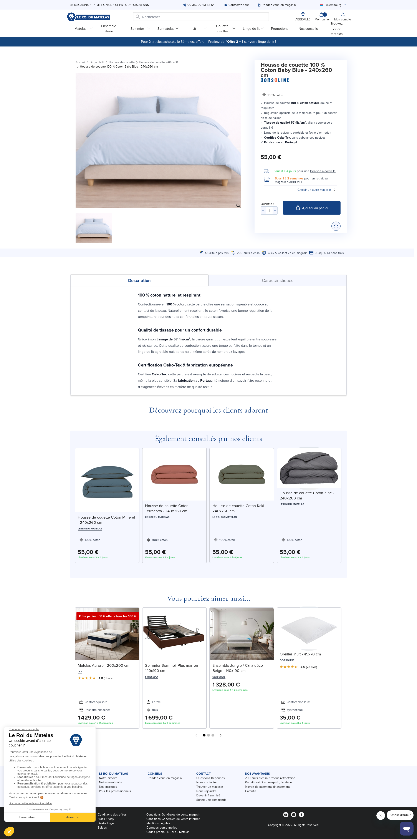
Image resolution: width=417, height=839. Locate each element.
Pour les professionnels (115, 791)
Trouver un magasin (209, 786)
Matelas (80, 28)
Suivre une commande (211, 800)
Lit (194, 28)
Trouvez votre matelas (337, 28)
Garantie (250, 791)
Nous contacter (206, 782)
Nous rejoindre (206, 791)
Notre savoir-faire (110, 782)
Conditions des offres (112, 814)
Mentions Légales (158, 823)
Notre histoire (108, 778)
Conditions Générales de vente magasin (173, 814)
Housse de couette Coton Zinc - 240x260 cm (307, 495)
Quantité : (267, 204)
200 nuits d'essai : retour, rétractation (270, 778)
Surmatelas (165, 28)
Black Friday (106, 819)
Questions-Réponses (210, 778)
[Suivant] (220, 735)
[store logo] (88, 17)
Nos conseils (308, 28)
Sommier (137, 28)
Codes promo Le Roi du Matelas (167, 832)
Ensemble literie (108, 28)
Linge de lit (251, 28)
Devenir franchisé (208, 795)
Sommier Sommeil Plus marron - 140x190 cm (172, 668)
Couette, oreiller (222, 28)
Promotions (279, 28)
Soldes (102, 827)
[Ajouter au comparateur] (336, 226)
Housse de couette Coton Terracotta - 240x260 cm (167, 508)
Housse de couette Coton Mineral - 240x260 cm (106, 519)
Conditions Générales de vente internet (173, 819)
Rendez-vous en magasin (165, 778)
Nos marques (108, 786)
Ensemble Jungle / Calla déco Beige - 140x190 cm (237, 668)
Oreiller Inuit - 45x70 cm (300, 654)
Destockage (106, 823)
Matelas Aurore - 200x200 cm (103, 665)
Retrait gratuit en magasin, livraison (268, 782)
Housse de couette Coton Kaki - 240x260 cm (239, 508)
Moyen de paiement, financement (267, 786)
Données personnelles (161, 827)
